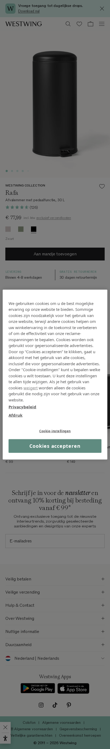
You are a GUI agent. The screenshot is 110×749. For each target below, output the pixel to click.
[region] (55, 374)
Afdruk (15, 415)
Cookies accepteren (54, 446)
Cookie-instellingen (55, 431)
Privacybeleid (22, 406)
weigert (30, 387)
